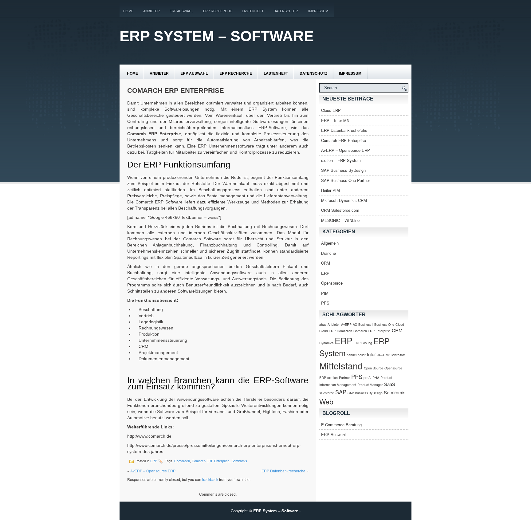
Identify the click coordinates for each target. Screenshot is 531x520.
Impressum (318, 11)
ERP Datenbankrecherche (283, 470)
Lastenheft (253, 11)
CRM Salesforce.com (340, 210)
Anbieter (151, 11)
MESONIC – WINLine (340, 220)
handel (351, 355)
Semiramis (239, 461)
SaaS (389, 384)
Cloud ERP (331, 110)
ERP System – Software (217, 36)
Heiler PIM (330, 190)
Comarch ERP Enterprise (211, 461)
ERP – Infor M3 (335, 120)
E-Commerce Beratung (341, 424)
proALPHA (371, 377)
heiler (362, 355)
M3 (388, 355)
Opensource (332, 283)
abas (322, 324)
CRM (325, 263)
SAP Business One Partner (345, 180)
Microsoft (398, 355)
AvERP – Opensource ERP (152, 470)
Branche (328, 253)
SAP (340, 392)
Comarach (182, 461)
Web (326, 401)
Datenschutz (285, 11)
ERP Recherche (217, 11)
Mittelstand (341, 365)
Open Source (373, 368)
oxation (332, 377)
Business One (384, 324)
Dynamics (326, 343)
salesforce (326, 393)
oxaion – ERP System (341, 160)
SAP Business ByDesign (343, 170)
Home (128, 11)
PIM (324, 293)
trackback (210, 479)
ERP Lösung (363, 343)
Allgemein (330, 243)
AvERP (346, 324)
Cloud (399, 324)
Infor (371, 354)
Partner (344, 377)
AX (355, 324)
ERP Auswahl (181, 11)
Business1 (365, 324)
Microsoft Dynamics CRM (344, 200)
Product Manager (370, 384)
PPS (325, 303)
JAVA (380, 355)
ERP (153, 461)
